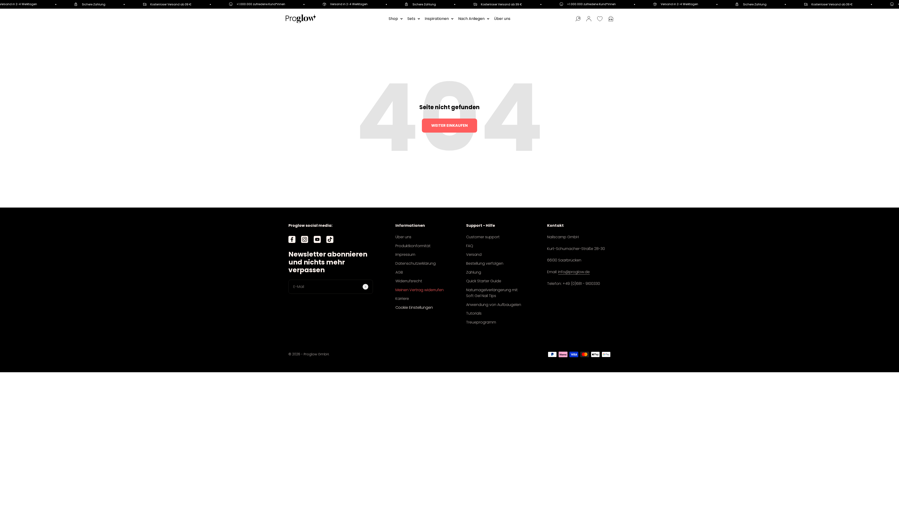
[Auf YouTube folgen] (317, 239)
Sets (411, 18)
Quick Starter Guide (483, 281)
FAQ (469, 246)
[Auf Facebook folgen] (291, 239)
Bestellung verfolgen (484, 263)
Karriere (402, 298)
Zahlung (473, 272)
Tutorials (474, 313)
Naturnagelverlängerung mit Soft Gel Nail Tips (492, 293)
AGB (399, 272)
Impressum (405, 254)
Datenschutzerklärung (415, 263)
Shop (393, 18)
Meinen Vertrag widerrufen (419, 290)
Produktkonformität (413, 246)
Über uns (502, 18)
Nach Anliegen (471, 18)
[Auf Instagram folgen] (304, 239)
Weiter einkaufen (449, 125)
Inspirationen (437, 18)
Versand (474, 254)
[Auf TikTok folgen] (329, 239)
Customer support (483, 237)
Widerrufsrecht (408, 281)
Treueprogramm (481, 322)
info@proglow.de (574, 272)
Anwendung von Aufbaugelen (493, 304)
